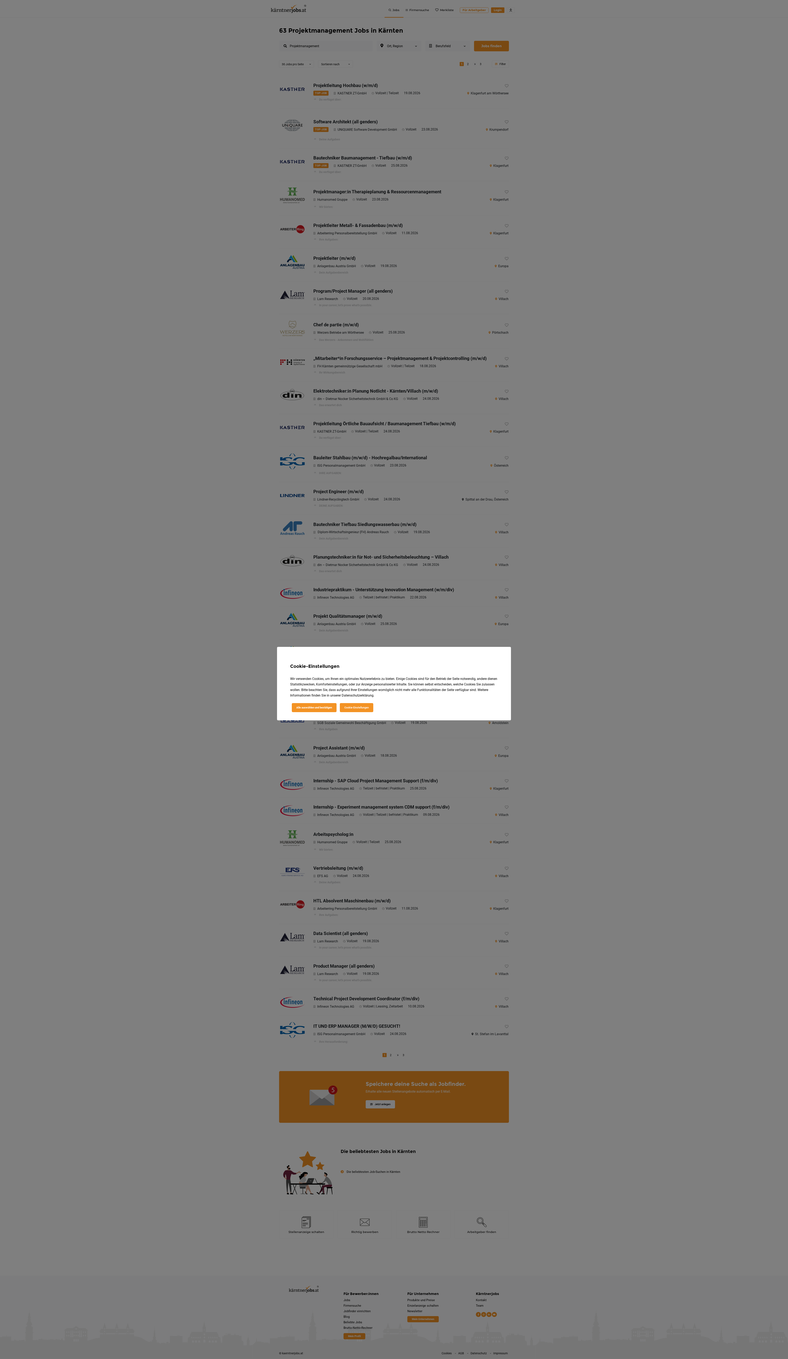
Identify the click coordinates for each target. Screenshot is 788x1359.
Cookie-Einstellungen (356, 707)
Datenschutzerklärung (357, 695)
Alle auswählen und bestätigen (314, 707)
